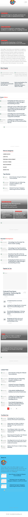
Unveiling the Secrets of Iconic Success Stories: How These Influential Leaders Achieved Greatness (16, 441)
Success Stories (4, 40)
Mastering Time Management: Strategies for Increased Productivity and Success (11, 205)
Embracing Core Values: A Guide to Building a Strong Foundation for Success (11, 337)
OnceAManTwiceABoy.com (16, 514)
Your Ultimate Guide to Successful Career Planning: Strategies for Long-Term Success (16, 431)
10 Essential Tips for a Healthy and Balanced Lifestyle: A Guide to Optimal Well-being (13, 15)
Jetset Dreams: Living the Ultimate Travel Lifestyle (18, 177)
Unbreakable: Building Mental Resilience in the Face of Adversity (17, 391)
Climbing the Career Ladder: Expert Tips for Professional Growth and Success (20, 215)
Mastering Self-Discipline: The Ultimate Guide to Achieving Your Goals (17, 435)
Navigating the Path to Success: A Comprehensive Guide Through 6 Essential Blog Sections (16, 102)
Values (5, 167)
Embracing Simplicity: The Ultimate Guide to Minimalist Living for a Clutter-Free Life (21, 84)
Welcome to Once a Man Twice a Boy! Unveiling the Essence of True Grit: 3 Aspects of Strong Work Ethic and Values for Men (16, 109)
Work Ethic (6, 169)
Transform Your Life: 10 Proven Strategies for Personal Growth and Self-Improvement (17, 255)
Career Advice (6, 154)
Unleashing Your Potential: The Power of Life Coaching (16, 243)
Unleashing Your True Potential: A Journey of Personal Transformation (17, 248)
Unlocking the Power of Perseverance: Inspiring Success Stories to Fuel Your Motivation (12, 349)
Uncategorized (4, 13)
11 (16, 408)
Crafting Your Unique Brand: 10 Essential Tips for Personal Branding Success (16, 121)
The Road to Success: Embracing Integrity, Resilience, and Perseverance (17, 184)
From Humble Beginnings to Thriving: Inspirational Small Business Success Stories (13, 43)
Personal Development (5, 26)
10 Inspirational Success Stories (14, 301)
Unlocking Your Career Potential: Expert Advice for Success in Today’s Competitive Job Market (16, 115)
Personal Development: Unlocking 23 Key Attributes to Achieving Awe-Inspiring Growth (14, 29)
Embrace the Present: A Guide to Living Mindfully (16, 446)
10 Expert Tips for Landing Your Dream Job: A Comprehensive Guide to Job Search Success (7, 214)
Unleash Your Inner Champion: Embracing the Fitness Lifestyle (17, 188)
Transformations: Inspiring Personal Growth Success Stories (7, 84)
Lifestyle (5, 156)
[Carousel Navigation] (14, 90)
